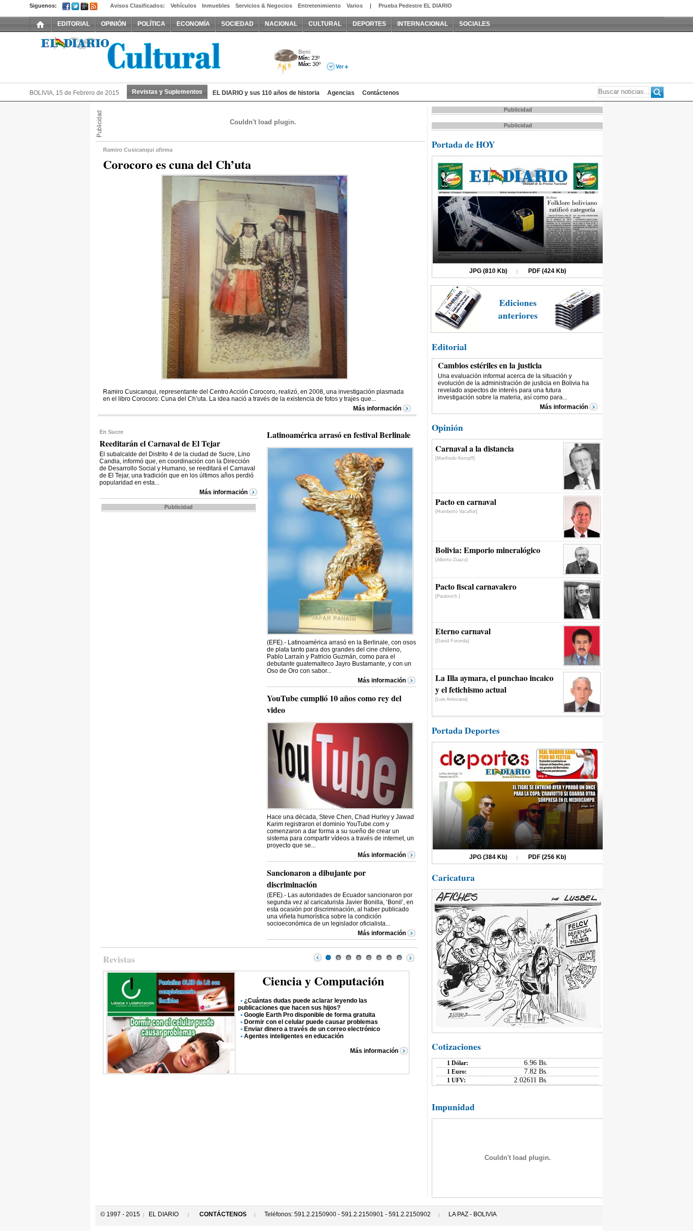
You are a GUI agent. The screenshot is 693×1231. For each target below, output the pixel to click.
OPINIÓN (113, 23)
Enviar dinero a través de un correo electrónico (312, 1029)
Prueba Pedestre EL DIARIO (415, 6)
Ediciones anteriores (518, 309)
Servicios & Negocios (263, 6)
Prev (317, 957)
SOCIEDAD (237, 23)
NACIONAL (281, 23)
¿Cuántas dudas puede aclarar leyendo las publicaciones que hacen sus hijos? (302, 1004)
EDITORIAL (73, 23)
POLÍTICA (151, 23)
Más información (377, 408)
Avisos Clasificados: (137, 6)
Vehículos (183, 6)
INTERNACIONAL (422, 23)
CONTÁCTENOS (223, 1214)
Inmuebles (216, 6)
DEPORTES (369, 23)
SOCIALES (474, 23)
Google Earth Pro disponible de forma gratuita (309, 1014)
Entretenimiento (319, 6)
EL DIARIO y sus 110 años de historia (266, 92)
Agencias (341, 92)
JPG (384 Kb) (488, 857)
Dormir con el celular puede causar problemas (311, 1021)
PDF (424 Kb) (547, 271)
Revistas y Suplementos (167, 91)
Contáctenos (380, 92)
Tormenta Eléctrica (284, 63)
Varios (354, 6)
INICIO (40, 24)
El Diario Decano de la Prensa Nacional (143, 56)
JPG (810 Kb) (488, 271)
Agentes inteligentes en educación (293, 1036)
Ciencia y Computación (323, 980)
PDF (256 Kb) (547, 857)
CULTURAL (324, 23)
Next (410, 957)
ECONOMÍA (193, 23)
